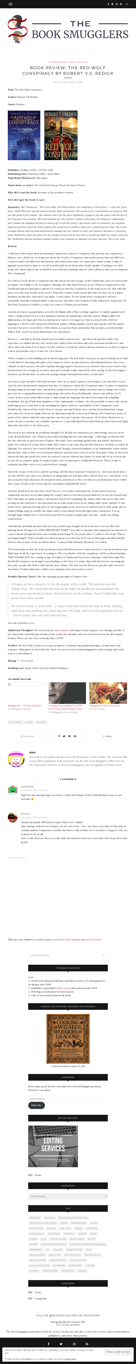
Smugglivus (55, 1255)
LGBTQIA (33, 1239)
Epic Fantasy (15, 722)
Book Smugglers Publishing (73, 1218)
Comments (27, 736)
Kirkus (93, 1234)
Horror (82, 1234)
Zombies (82, 1271)
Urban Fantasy (50, 1271)
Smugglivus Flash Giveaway (104, 705)
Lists (43, 1239)
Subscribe (36, 1105)
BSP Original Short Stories (43, 1223)
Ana (108, 736)
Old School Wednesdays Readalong (88, 1244)
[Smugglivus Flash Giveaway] (108, 693)
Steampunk (59, 1266)
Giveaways (92, 1228)
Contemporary (78, 1223)
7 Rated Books (58, 62)
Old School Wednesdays (53, 1244)
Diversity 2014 (36, 1228)
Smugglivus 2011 (93, 1255)
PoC (48, 1250)
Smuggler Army (37, 1255)
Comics (64, 1223)
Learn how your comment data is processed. (76, 939)
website (64, 630)
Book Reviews (78, 62)
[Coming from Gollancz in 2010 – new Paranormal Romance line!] (67, 693)
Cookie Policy (69, 1359)
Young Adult (68, 1271)
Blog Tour (50, 1218)
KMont (25, 813)
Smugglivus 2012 (38, 1260)
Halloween (54, 1234)
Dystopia (51, 1228)
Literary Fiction (58, 1239)
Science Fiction (74, 1250)
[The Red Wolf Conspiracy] (26, 162)
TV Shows (34, 1271)
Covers (93, 1223)
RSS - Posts (34, 1175)
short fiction (63, 988)
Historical (69, 1234)
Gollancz (41, 722)
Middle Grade (77, 1239)
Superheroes (75, 1266)
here (31, 622)
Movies (91, 1239)
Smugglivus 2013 (58, 1260)
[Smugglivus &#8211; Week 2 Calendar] (26, 693)
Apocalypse (35, 1218)
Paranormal (36, 1250)
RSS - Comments (37, 1298)
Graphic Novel (37, 1234)
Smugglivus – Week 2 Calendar (24, 705)
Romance (58, 1250)
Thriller (90, 1266)
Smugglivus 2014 (78, 1260)
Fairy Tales (65, 1228)
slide (89, 1250)
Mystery (33, 1244)
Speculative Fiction (39, 1266)
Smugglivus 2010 (73, 1255)
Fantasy (29, 722)
